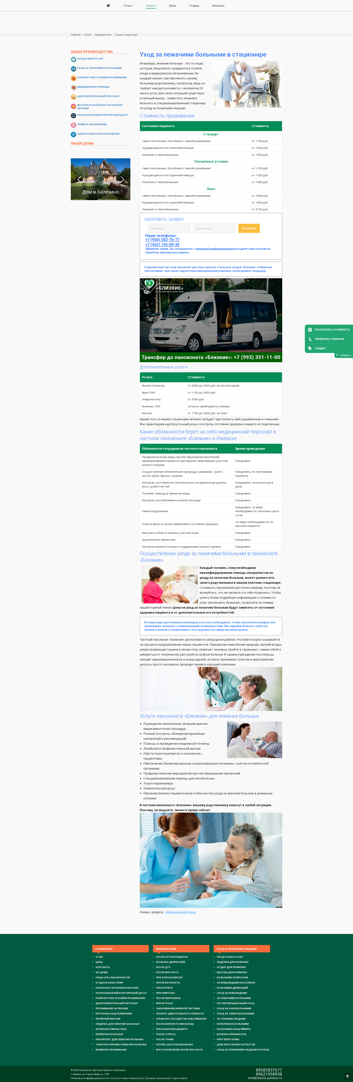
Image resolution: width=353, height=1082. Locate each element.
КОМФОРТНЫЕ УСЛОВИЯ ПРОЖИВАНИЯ (120, 998)
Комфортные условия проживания (102, 77)
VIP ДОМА (102, 972)
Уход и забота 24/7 (90, 58)
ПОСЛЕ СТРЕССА (165, 1034)
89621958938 (269, 1074)
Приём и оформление (92, 124)
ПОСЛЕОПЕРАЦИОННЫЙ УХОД (235, 1003)
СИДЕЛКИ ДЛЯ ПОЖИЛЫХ (233, 962)
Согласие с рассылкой (157, 1078)
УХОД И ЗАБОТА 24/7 (230, 956)
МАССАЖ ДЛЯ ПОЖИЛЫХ (232, 972)
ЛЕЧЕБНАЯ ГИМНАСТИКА (111, 1029)
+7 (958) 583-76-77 (162, 239)
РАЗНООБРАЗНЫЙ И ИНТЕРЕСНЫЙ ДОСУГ (121, 993)
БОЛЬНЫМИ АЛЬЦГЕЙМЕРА (234, 1029)
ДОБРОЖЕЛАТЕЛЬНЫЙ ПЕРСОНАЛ (117, 1003)
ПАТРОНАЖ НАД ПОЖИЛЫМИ (114, 1013)
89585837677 (269, 1070)
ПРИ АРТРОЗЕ (164, 1003)
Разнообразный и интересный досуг (103, 115)
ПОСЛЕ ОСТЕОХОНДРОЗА (172, 956)
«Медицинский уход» (180, 912)
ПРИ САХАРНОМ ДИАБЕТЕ (172, 1029)
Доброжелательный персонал (98, 96)
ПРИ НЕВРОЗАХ (165, 993)
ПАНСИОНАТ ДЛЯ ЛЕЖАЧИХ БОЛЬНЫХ (119, 1039)
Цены (99, 962)
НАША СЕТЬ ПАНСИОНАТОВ (113, 977)
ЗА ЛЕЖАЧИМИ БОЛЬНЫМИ (234, 998)
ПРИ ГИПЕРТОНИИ (228, 1039)
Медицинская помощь (93, 86)
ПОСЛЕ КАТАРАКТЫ (168, 982)
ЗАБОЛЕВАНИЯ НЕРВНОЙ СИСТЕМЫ (178, 1008)
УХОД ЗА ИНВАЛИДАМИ (232, 993)
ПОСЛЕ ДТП (163, 967)
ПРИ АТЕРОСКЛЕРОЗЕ (169, 977)
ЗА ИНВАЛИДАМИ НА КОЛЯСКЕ (236, 982)
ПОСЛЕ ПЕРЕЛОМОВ (168, 998)
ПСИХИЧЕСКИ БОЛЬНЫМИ (233, 1023)
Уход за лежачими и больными (99, 68)
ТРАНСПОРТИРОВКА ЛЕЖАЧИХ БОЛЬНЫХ (121, 1044)
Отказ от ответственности (126, 1078)
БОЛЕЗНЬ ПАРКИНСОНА (231, 1034)
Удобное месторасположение (98, 133)
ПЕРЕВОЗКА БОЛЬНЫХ (109, 1034)
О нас (99, 956)
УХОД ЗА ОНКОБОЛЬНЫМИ (234, 1008)
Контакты (103, 967)
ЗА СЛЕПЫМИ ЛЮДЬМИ (231, 1018)
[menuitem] (109, 5)
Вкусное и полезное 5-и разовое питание (99, 106)
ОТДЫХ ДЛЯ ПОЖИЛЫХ (231, 967)
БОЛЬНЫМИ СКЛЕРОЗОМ (232, 977)
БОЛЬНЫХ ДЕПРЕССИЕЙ (170, 962)
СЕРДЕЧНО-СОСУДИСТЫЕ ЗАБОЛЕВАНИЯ (181, 1018)
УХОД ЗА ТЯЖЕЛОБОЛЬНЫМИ (235, 1013)
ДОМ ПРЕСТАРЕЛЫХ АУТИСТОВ (236, 1044)
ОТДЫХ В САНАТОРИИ (109, 982)
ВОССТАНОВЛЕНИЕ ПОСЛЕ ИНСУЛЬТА (179, 1049)
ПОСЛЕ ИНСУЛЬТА (167, 972)
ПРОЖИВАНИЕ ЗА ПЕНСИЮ (112, 1008)
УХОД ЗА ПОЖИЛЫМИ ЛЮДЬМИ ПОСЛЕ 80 (243, 1049)
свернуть (345, 355)
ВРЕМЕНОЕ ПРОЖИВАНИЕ (111, 1049)
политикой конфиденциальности (216, 248)
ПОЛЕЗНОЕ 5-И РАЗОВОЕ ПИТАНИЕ (117, 987)
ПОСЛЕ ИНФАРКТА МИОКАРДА (175, 1023)
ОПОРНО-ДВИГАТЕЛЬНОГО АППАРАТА (180, 1013)
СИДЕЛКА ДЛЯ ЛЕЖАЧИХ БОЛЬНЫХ (118, 1023)
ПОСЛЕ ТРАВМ (165, 1039)
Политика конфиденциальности (89, 1078)
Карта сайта (180, 1078)
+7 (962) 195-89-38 (162, 245)
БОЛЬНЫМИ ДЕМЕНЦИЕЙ (232, 987)
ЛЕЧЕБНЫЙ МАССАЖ (108, 1018)
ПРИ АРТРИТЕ (164, 987)
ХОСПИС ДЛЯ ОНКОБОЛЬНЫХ (174, 1044)
